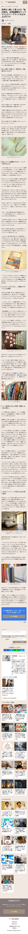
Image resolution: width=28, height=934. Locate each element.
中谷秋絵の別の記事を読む (9, 698)
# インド (4, 23)
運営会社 (14, 928)
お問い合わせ (14, 923)
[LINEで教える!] (16, 650)
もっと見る (14, 911)
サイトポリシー (14, 924)
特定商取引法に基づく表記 (14, 926)
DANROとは (14, 921)
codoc (25, 621)
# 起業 (9, 23)
